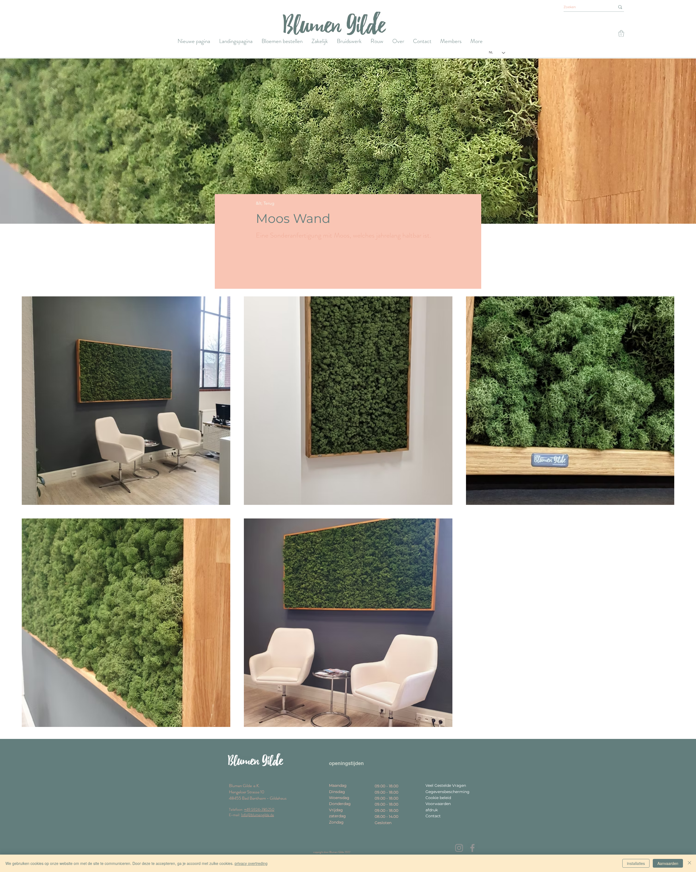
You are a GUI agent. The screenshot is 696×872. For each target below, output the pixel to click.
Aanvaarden (667, 863)
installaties (636, 863)
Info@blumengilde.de (257, 815)
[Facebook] (472, 848)
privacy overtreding (251, 863)
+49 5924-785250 (259, 809)
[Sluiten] (689, 863)
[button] (621, 33)
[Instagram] (459, 848)
